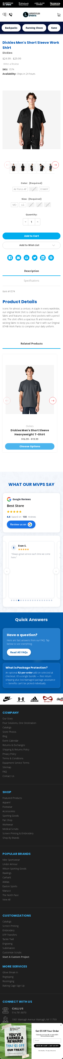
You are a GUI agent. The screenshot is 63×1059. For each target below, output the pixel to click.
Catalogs (7, 727)
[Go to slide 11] (35, 600)
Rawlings (7, 873)
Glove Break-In (10, 972)
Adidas (6, 881)
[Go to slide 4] (18, 600)
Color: (31, 183)
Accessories (9, 811)
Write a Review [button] (11, 63)
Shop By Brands (11, 837)
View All (6, 899)
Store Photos (9, 731)
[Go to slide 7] (25, 600)
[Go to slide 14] (42, 600)
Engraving (7, 943)
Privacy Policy (9, 754)
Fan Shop (7, 820)
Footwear (7, 806)
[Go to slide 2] (14, 600)
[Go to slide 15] (44, 600)
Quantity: (31, 214)
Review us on (18, 524)
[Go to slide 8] (28, 600)
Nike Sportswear (11, 859)
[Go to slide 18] (51, 600)
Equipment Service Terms (16, 762)
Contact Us (8, 776)
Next (55, 164)
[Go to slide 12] (37, 600)
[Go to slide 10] (32, 600)
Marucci (7, 890)
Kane (54, 27)
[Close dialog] (61, 1025)
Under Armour (10, 864)
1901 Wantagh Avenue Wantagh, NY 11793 (34, 1019)
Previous (7, 164)
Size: (32, 199)
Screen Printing (10, 925)
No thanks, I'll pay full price (47, 1050)
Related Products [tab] (32, 343)
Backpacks (11, 27)
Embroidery (8, 930)
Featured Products (12, 798)
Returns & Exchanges (14, 745)
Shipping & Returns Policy (16, 749)
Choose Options (29, 446)
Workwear (8, 824)
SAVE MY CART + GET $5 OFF (47, 1045)
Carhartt (7, 877)
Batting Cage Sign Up (14, 985)
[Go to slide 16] (47, 600)
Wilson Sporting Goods (14, 868)
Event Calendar (10, 740)
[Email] (18, 258)
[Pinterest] (51, 258)
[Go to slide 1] (11, 600)
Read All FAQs (19, 652)
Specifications (31, 280)
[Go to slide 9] (30, 600)
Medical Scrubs (10, 829)
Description (31, 271)
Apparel (6, 802)
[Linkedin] (43, 258)
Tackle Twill (8, 939)
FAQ (5, 771)
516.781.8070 (19, 1012)
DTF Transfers (10, 934)
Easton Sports (10, 886)
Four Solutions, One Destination (19, 723)
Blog (5, 736)
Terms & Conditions (13, 758)
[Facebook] (10, 258)
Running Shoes (34, 27)
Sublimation (9, 948)
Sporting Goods (11, 815)
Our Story (8, 718)
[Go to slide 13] (39, 600)
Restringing (8, 981)
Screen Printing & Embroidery (18, 833)
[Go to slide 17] (49, 600)
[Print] (26, 258)
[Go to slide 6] (23, 600)
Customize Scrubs (12, 952)
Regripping (8, 976)
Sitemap (7, 767)
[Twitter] (35, 258)
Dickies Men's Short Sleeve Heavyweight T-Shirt (30, 432)
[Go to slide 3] (16, 600)
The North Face (11, 895)
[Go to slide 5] (21, 600)
